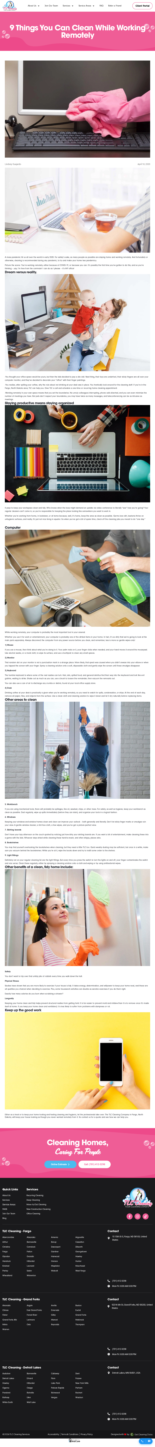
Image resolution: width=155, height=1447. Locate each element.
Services (66, 5)
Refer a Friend (114, 5)
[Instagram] (138, 1216)
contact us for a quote (91, 1117)
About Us (32, 5)
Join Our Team (51, 5)
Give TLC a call (51, 388)
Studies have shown (13, 985)
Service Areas (85, 5)
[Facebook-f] (130, 1216)
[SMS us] (149, 1441)
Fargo (7, 388)
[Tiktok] (146, 1216)
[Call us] (142, 1441)
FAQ (101, 5)
